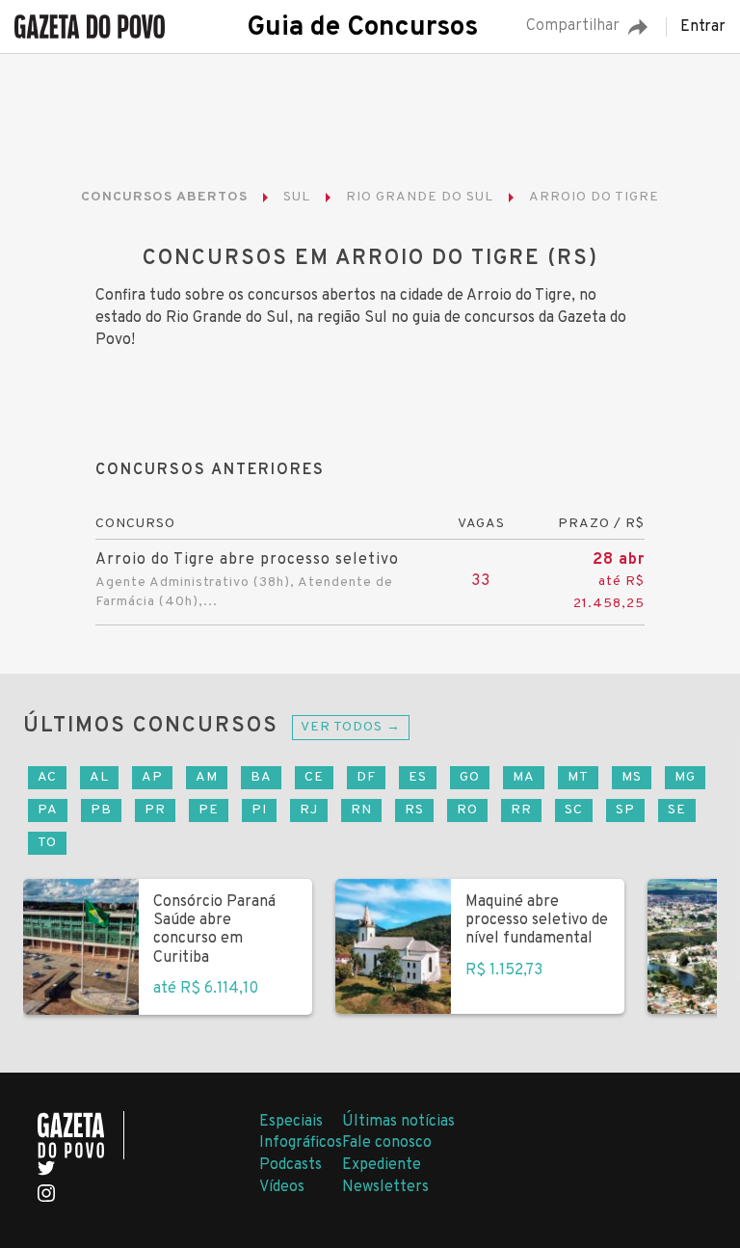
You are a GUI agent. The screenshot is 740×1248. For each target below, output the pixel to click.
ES (418, 777)
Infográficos (300, 1143)
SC (574, 810)
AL (99, 777)
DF (366, 777)
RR (521, 810)
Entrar (703, 27)
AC (47, 777)
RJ (309, 810)
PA (48, 810)
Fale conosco (387, 1143)
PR (155, 810)
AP (152, 777)
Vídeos (281, 1187)
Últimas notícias (398, 1121)
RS (414, 810)
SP (625, 810)
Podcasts (290, 1165)
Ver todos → (351, 727)
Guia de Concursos (362, 27)
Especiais (291, 1121)
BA (261, 777)
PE (208, 810)
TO (47, 843)
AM (207, 777)
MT (578, 777)
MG (685, 777)
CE (314, 777)
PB (101, 810)
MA (524, 777)
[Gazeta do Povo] (81, 1135)
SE (677, 810)
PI (259, 810)
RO (467, 810)
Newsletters (385, 1187)
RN (361, 810)
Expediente (381, 1165)
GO (470, 777)
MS (631, 777)
